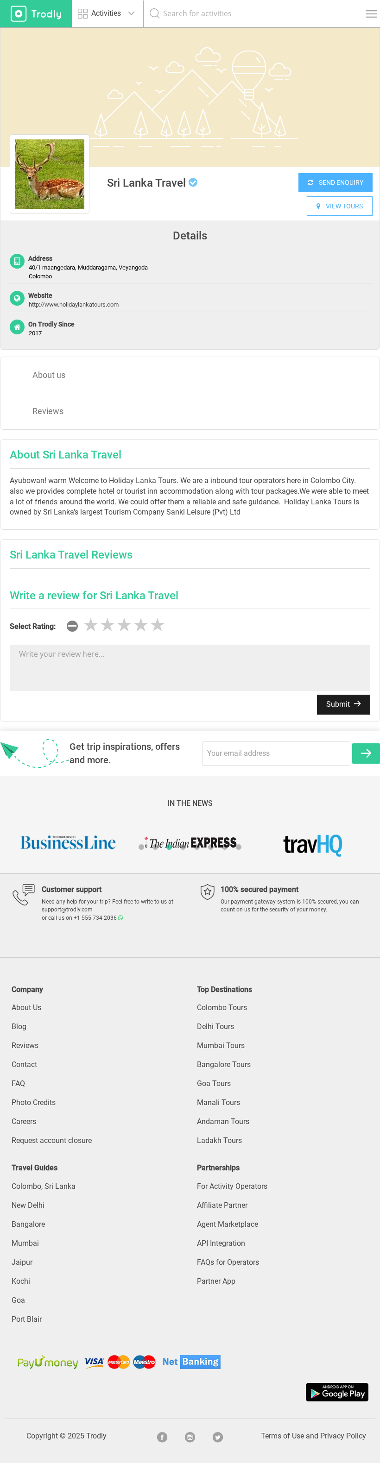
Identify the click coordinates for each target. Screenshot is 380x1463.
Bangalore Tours (224, 1064)
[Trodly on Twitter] (217, 1436)
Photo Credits (34, 1102)
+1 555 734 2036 (96, 918)
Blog (19, 1026)
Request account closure (52, 1140)
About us (48, 375)
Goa (18, 1300)
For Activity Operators (232, 1186)
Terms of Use (282, 1436)
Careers (24, 1121)
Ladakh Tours (219, 1140)
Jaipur (22, 1262)
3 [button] (169, 847)
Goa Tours (214, 1083)
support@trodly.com (67, 909)
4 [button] (183, 847)
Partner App (216, 1281)
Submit (339, 704)
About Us (26, 1007)
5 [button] (197, 847)
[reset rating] (72, 626)
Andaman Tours (223, 1121)
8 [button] (238, 847)
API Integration (221, 1243)
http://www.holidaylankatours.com (74, 304)
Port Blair (27, 1319)
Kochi (21, 1281)
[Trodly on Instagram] (190, 1436)
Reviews (47, 411)
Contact (24, 1064)
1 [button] (141, 847)
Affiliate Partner (222, 1205)
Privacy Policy (343, 1436)
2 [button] (155, 847)
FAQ (18, 1083)
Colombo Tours (222, 1007)
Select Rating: (33, 626)
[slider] (124, 625)
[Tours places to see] (36, 13)
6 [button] (210, 847)
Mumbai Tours (221, 1045)
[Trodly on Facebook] (162, 1436)
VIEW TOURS (341, 206)
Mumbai (25, 1243)
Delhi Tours (215, 1026)
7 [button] (224, 847)
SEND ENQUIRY (338, 182)
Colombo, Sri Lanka (44, 1186)
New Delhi (28, 1205)
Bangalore (28, 1224)
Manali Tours (218, 1102)
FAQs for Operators (228, 1262)
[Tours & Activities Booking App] (190, 1392)
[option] (190, 97)
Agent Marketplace (227, 1224)
